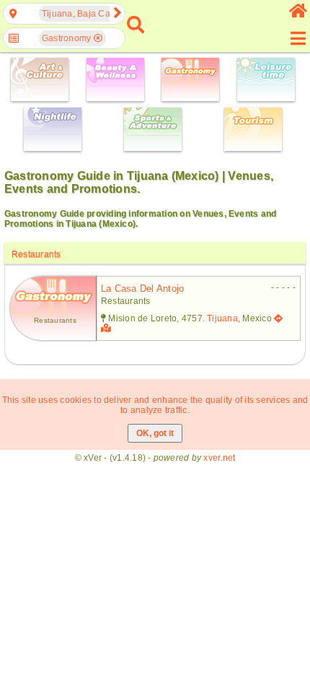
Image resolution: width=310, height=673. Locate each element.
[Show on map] (107, 329)
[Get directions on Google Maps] (278, 318)
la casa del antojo (142, 288)
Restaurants (36, 254)
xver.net (219, 458)
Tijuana (222, 318)
